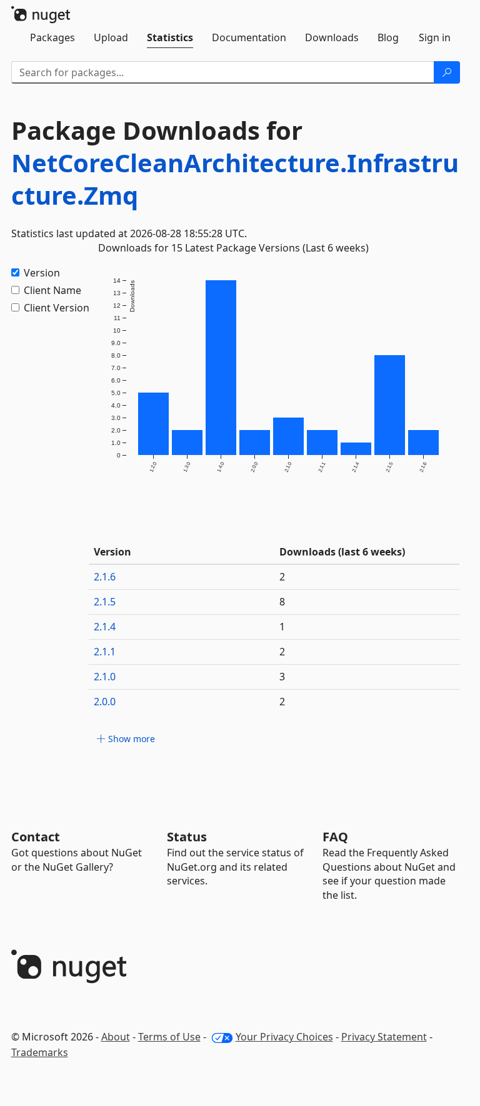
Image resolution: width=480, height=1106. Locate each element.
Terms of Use (169, 1037)
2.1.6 (105, 577)
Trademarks (39, 1052)
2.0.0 (105, 701)
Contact (35, 836)
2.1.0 (105, 676)
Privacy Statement (384, 1037)
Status (187, 836)
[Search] (447, 72)
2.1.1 (105, 651)
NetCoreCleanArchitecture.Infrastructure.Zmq (235, 178)
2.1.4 (105, 627)
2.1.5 (105, 602)
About (115, 1037)
